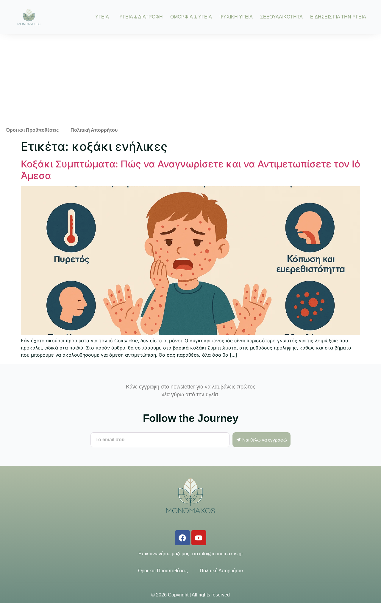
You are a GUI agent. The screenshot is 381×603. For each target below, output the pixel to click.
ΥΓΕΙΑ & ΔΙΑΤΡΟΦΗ (141, 17)
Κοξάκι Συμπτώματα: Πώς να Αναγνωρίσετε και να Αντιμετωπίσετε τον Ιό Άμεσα (190, 169)
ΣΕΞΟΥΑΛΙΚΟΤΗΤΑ (281, 17)
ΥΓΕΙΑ (102, 17)
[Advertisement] (190, 78)
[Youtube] (198, 537)
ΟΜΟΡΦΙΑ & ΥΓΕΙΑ (191, 17)
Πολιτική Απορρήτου (94, 130)
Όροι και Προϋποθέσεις (32, 130)
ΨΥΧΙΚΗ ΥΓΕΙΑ (236, 17)
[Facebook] (182, 537)
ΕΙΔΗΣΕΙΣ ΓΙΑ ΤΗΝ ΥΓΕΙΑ (338, 17)
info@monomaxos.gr (221, 553)
